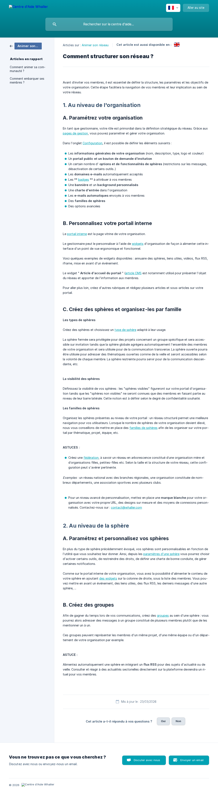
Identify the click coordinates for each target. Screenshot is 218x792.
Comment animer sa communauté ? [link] (27, 69)
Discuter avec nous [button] (147, 760)
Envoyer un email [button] (192, 760)
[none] (28, 7)
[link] (26, 46)
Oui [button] (163, 721)
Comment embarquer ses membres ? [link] (27, 80)
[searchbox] (109, 24)
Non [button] (178, 721)
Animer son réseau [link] (95, 45)
